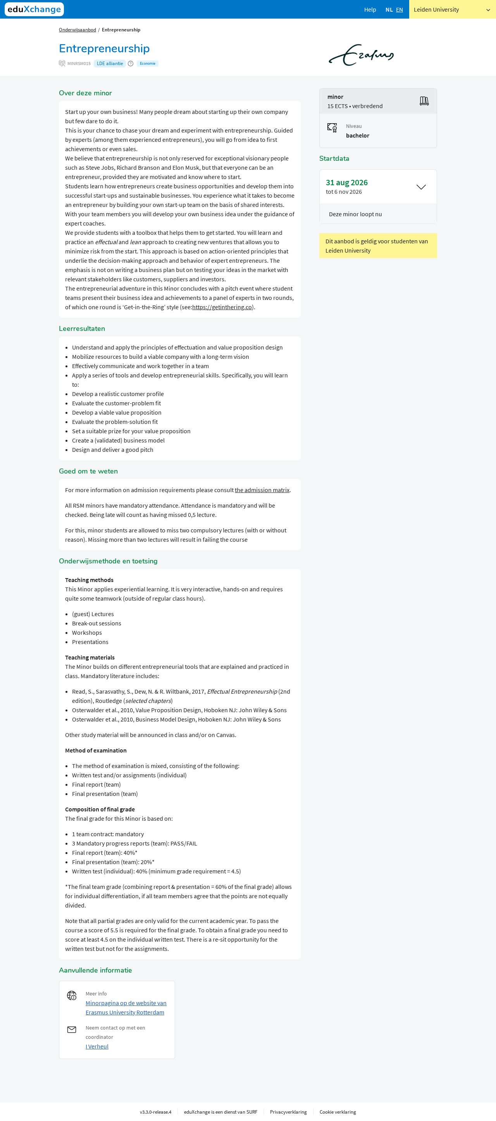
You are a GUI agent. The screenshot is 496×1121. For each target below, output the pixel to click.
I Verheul (97, 1046)
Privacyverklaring (288, 1112)
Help (370, 9)
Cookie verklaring (338, 1112)
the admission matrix (262, 490)
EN (399, 9)
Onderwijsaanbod (77, 29)
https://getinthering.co (222, 307)
